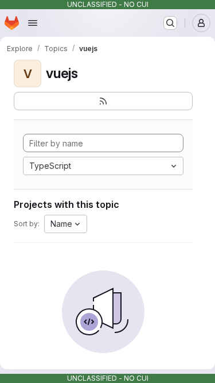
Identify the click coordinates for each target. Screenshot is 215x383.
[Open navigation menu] (33, 23)
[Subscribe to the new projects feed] (103, 101)
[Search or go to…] (170, 23)
